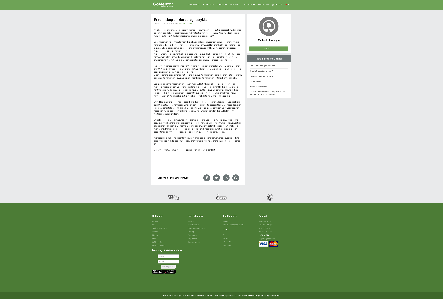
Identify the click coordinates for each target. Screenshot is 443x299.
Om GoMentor (249, 5)
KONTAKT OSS (263, 5)
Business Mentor (194, 242)
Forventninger (256, 81)
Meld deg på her (168, 267)
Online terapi (208, 5)
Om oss (155, 221)
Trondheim (227, 242)
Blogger (155, 235)
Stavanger (227, 245)
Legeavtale (234, 5)
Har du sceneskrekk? (259, 86)
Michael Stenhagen (186, 23)
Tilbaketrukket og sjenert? (261, 71)
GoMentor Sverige (158, 246)
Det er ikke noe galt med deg (262, 66)
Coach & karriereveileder (197, 228)
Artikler (155, 232)
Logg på (278, 5)
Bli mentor (222, 5)
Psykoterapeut (193, 225)
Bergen (226, 238)
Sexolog (191, 232)
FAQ (153, 225)
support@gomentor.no (267, 239)
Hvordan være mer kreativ (261, 76)
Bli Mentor (227, 221)
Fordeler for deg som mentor (233, 225)
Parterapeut (192, 235)
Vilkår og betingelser (159, 228)
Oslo (224, 235)
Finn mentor (194, 5)
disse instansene (248, 295)
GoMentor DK (157, 242)
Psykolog (191, 221)
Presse (154, 239)
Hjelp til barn (192, 239)
